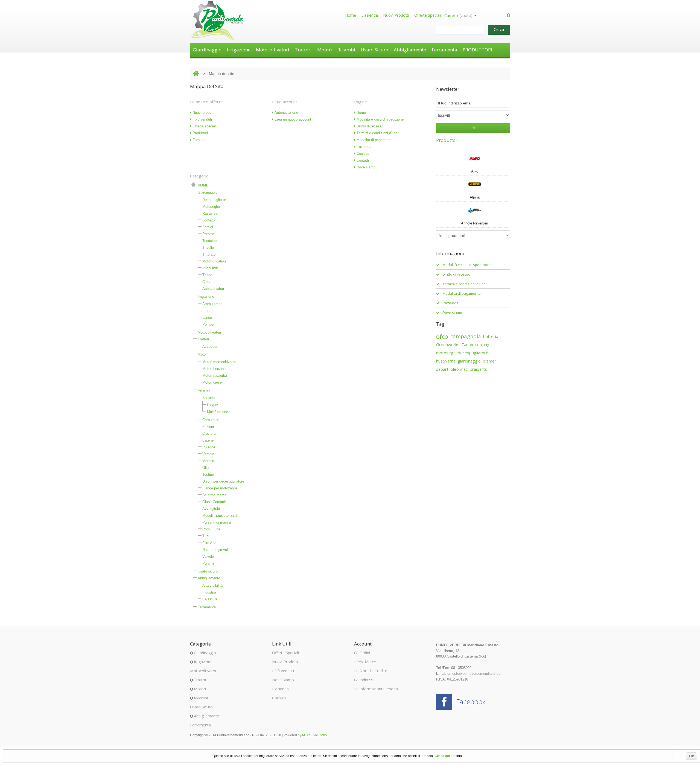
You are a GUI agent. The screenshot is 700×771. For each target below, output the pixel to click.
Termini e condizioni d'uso (376, 133)
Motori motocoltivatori (219, 362)
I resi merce (365, 661)
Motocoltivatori (272, 49)
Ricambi (346, 49)
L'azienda (369, 15)
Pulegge (208, 447)
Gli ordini (362, 652)
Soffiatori (209, 220)
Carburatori (211, 420)
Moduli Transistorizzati (220, 515)
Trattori (303, 49)
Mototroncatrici (214, 261)
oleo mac (459, 369)
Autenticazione (285, 112)
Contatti (362, 160)
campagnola (465, 336)
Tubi (205, 536)
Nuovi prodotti (396, 15)
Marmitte (209, 461)
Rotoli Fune (211, 529)
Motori (324, 49)
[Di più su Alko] (473, 158)
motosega (446, 352)
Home (350, 15)
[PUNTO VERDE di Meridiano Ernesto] (217, 21)
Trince (207, 275)
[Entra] (508, 16)
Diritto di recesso (369, 126)
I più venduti (201, 119)
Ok (691, 756)
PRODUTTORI (477, 49)
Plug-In (212, 405)
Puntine (208, 563)
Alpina (475, 197)
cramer (489, 361)
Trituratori (209, 254)
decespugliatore (473, 352)
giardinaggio (469, 361)
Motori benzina (214, 369)
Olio (205, 468)
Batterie (208, 398)
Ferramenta (444, 49)
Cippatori (209, 282)
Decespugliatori (214, 200)
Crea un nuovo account (292, 119)
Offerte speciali (427, 15)
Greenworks (447, 344)
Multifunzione (217, 412)
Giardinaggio (207, 49)
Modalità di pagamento (373, 140)
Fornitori (198, 140)
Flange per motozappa (220, 488)
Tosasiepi (209, 241)
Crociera (208, 433)
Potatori (208, 234)
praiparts (478, 369)
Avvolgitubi (211, 509)
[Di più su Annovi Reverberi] (473, 210)
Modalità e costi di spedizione (379, 119)
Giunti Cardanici (215, 502)
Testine (208, 474)
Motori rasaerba (214, 375)
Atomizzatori (212, 304)
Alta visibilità (212, 585)
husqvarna (446, 361)
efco (442, 336)
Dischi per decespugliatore (223, 481)
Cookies (362, 153)
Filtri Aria (209, 543)
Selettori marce (214, 495)
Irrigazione (238, 49)
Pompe (208, 324)
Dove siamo (365, 167)
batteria (490, 336)
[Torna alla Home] (196, 73)
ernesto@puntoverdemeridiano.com (475, 673)
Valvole (208, 556)
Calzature (209, 599)
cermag (482, 344)
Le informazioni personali (376, 688)
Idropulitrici (211, 268)
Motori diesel (212, 382)
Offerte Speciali (285, 652)
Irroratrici (209, 311)
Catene (208, 440)
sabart (442, 369)
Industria (209, 592)
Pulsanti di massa (216, 522)
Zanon (467, 344)
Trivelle (208, 248)
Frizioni (208, 427)
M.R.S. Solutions (314, 735)
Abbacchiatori (213, 289)
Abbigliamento (410, 49)
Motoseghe (211, 207)
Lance (207, 318)
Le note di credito (370, 670)
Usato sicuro (374, 49)
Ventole (208, 454)
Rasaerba (209, 213)
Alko (474, 171)
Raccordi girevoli (215, 550)
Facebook (471, 701)
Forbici (207, 227)
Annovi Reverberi (474, 223)
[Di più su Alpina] (473, 184)
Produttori (199, 133)
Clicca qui (442, 756)
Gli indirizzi (363, 679)
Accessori (210, 346)
